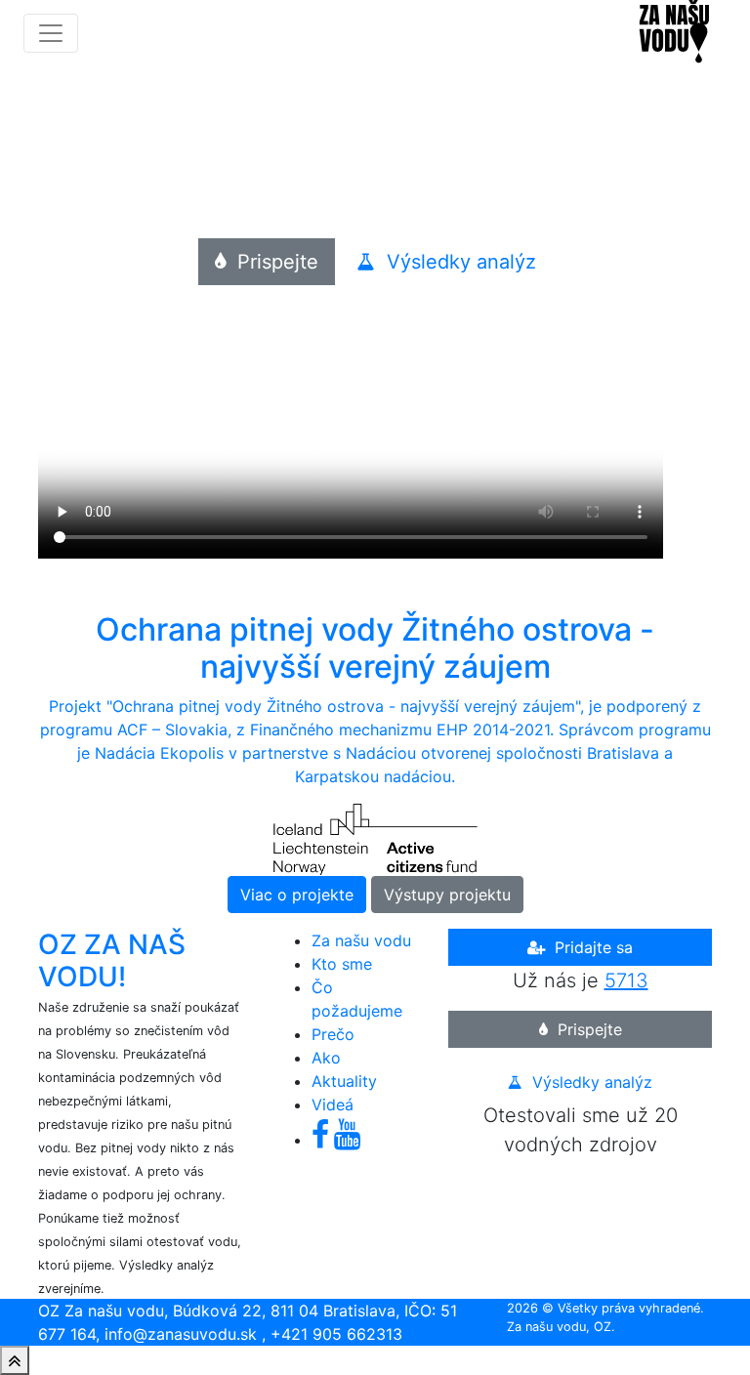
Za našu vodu (361, 940)
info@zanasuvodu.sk (180, 1334)
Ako (326, 1057)
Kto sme (342, 964)
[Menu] (50, 33)
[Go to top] (14, 1360)
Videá (333, 1104)
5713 (626, 980)
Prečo (333, 1034)
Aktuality (344, 1081)
